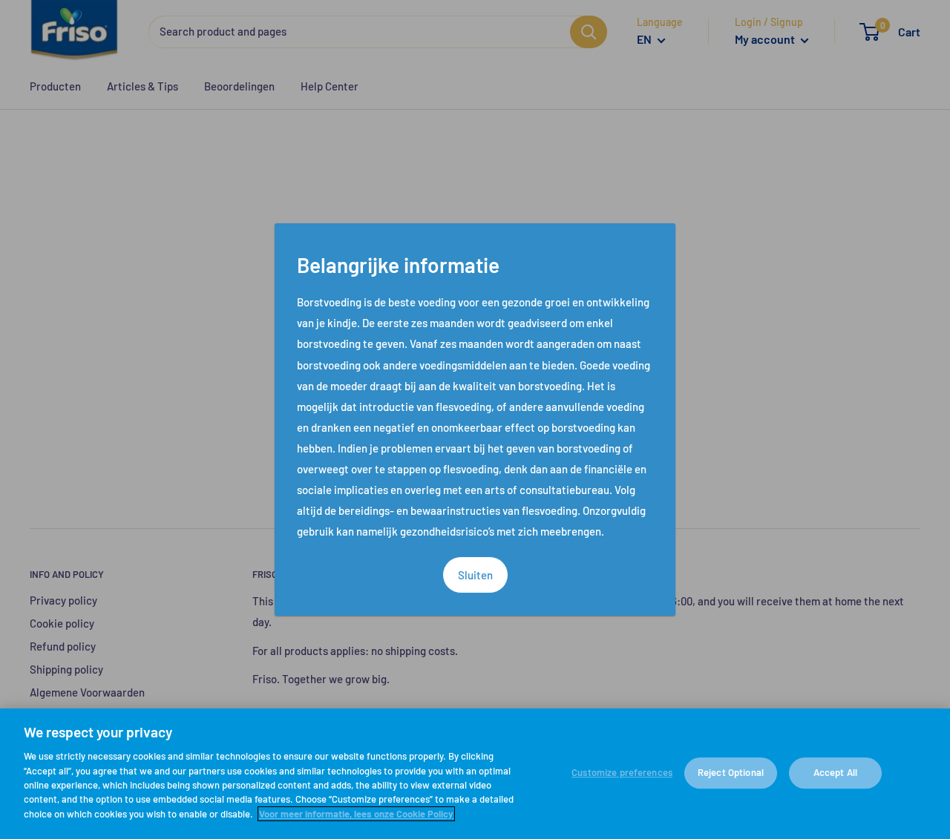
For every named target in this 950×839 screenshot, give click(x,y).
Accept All (835, 772)
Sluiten (475, 575)
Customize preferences (621, 772)
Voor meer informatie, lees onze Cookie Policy (356, 814)
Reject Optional (731, 772)
